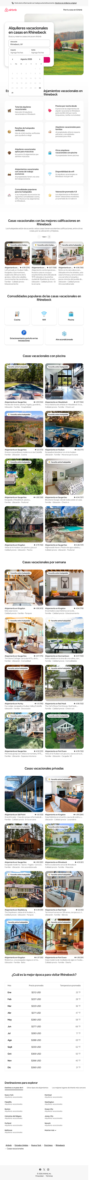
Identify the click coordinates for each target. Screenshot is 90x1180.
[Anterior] (39, 237)
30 (40, 88)
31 (12, 93)
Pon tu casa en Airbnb (72, 10)
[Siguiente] (49, 237)
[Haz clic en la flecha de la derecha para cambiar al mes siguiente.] (39, 59)
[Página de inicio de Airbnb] (11, 10)
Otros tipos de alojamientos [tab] (37, 1088)
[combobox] (29, 44)
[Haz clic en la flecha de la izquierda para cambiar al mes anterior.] (12, 59)
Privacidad (39, 1176)
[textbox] (18, 52)
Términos (49, 1176)
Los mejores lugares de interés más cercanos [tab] (69, 1088)
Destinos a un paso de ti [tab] (14, 1088)
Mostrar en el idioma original (66, 3)
